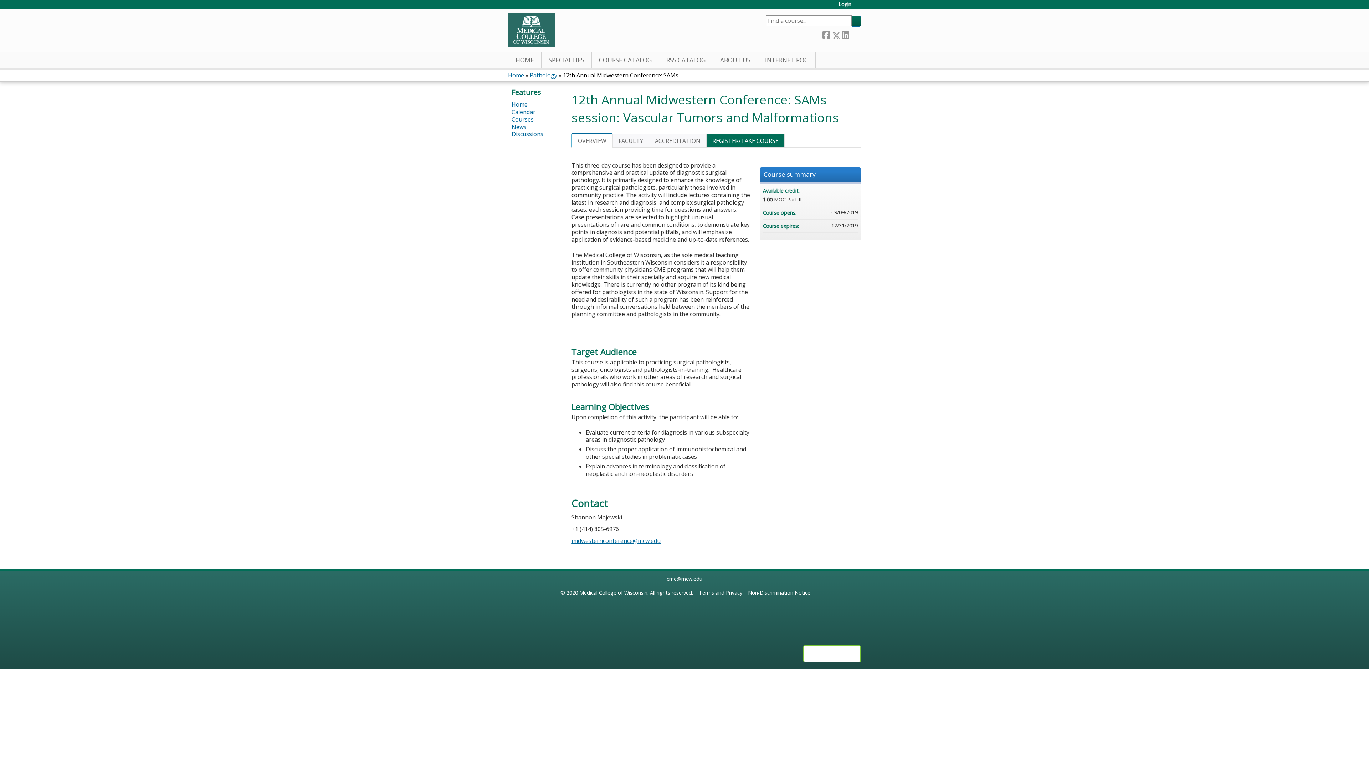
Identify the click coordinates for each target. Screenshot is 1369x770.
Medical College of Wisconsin (613, 592)
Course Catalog (625, 60)
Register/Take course (745, 141)
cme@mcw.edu (684, 578)
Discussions (527, 134)
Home (525, 60)
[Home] (531, 30)
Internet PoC (786, 60)
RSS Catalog (686, 60)
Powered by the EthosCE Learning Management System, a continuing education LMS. (832, 653)
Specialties (566, 60)
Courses (523, 119)
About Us (735, 60)
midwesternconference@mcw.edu (616, 541)
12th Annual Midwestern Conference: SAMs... (622, 75)
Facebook (826, 34)
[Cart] (859, 7)
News (519, 127)
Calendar (523, 112)
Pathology (543, 75)
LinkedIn (845, 34)
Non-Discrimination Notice (779, 592)
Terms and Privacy (720, 592)
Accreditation (678, 141)
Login (845, 4)
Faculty (631, 141)
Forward (854, 34)
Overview (592, 141)
